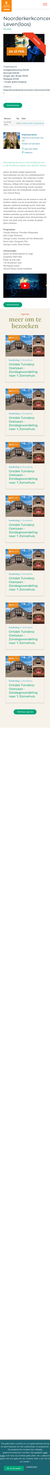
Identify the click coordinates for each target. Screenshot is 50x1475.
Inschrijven (35, 1465)
